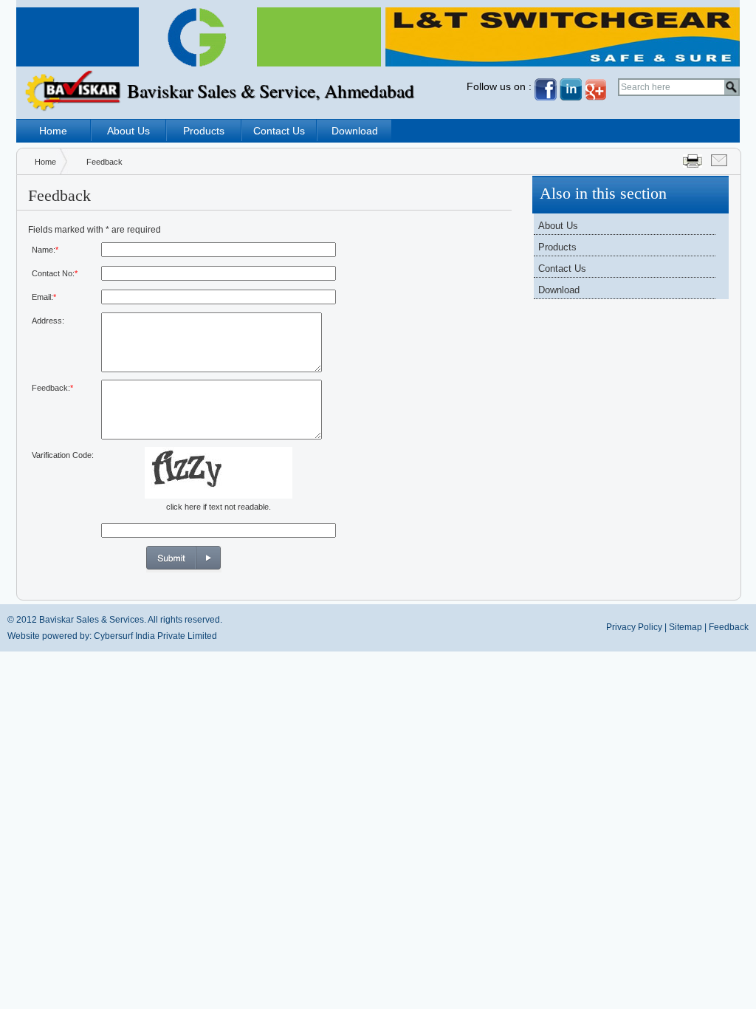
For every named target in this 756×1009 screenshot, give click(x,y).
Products (203, 131)
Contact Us (279, 131)
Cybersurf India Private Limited (155, 636)
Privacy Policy (634, 627)
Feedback (729, 627)
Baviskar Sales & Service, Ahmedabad (270, 90)
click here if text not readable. (218, 506)
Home (53, 131)
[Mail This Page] (719, 162)
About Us (128, 131)
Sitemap (685, 627)
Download (354, 131)
